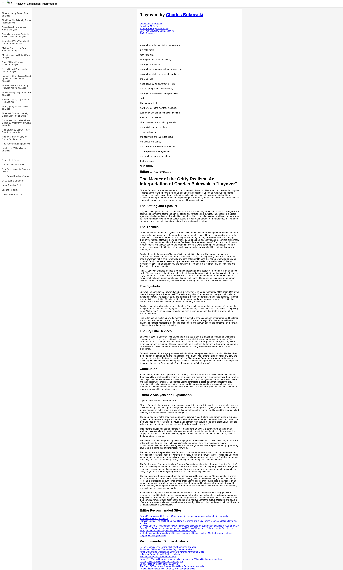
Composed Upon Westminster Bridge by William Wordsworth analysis (16, 122)
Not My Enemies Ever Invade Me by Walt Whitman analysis (168, 547)
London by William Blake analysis (14, 149)
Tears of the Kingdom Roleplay (154, 28)
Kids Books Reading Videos (15, 176)
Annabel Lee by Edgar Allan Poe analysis (15, 100)
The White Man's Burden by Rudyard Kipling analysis (15, 86)
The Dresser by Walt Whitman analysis (158, 557)
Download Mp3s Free (150, 26)
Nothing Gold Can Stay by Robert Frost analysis (14, 138)
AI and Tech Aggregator (151, 24)
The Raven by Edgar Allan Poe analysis (16, 93)
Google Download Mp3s (13, 165)
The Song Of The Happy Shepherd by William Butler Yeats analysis (172, 566)
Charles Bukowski (184, 14)
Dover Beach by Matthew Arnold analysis (14, 28)
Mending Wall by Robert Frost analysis (16, 56)
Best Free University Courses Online (16, 170)
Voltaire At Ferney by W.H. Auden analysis (160, 554)
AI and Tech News (10, 160)
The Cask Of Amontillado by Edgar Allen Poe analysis (15, 114)
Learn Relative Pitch (11, 185)
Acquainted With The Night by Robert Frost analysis (16, 42)
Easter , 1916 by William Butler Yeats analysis (161, 561)
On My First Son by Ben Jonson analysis (159, 564)
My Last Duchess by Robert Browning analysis (15, 49)
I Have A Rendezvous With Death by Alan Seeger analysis (167, 569)
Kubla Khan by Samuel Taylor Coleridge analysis (16, 131)
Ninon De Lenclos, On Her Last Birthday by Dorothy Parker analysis (172, 552)
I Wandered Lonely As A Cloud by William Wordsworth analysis (16, 78)
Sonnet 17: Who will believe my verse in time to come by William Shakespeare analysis (181, 559)
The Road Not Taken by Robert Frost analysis (16, 21)
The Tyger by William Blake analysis (15, 107)
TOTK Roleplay (147, 33)
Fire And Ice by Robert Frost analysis (15, 14)
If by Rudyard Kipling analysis (16, 144)
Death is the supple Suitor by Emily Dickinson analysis (15, 35)
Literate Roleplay (10, 190)
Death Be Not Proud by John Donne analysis (15, 70)
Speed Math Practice (12, 194)
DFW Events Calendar (12, 181)
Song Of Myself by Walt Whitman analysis (13, 63)
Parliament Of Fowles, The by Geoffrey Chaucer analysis (167, 549)
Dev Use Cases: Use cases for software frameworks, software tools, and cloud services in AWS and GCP (189, 526)
